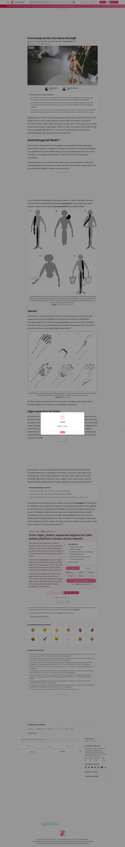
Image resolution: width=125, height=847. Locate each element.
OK (62, 432)
